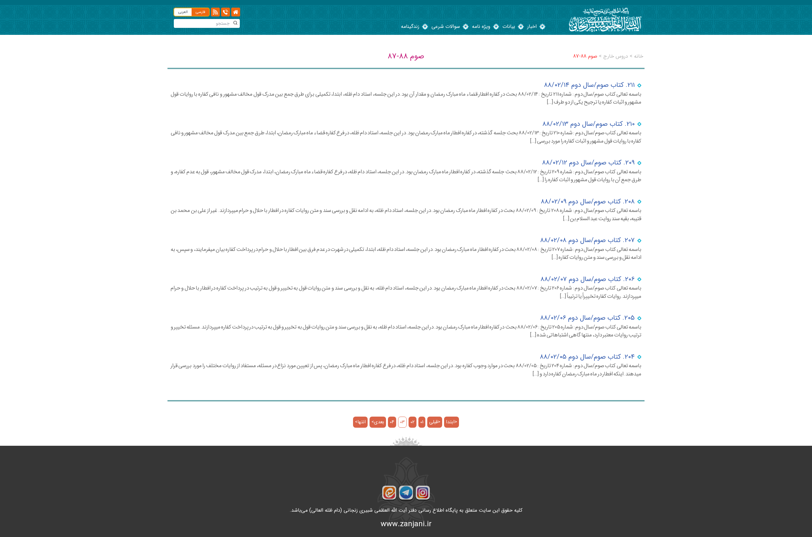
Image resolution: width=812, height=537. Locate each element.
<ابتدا (451, 422)
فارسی (200, 12)
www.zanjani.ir (406, 524)
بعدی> (377, 422)
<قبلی (434, 422)
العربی (183, 12)
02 (412, 422)
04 (392, 422)
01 (421, 422)
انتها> (360, 422)
